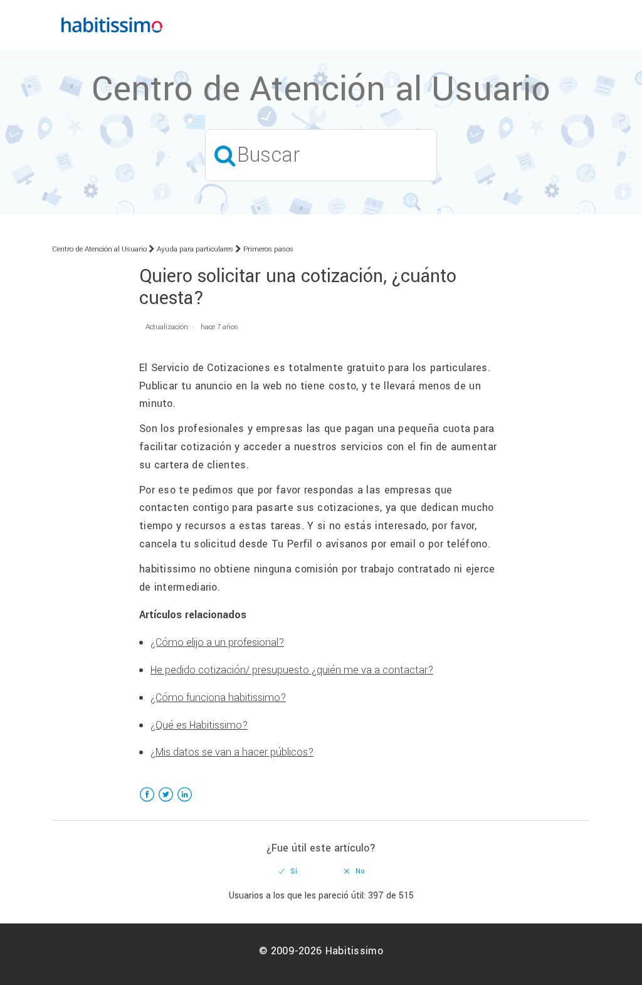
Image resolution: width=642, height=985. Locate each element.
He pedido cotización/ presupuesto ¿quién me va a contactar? (291, 670)
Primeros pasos (268, 249)
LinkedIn (184, 802)
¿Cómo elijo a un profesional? (217, 642)
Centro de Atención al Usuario (99, 249)
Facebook (147, 802)
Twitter (166, 802)
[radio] (288, 871)
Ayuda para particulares (195, 249)
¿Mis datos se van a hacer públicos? (231, 752)
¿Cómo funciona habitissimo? (218, 697)
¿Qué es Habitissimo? (199, 725)
